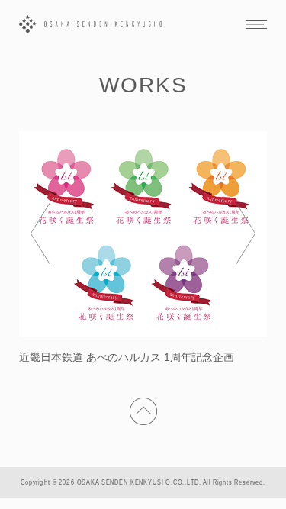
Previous (40, 233)
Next (245, 233)
